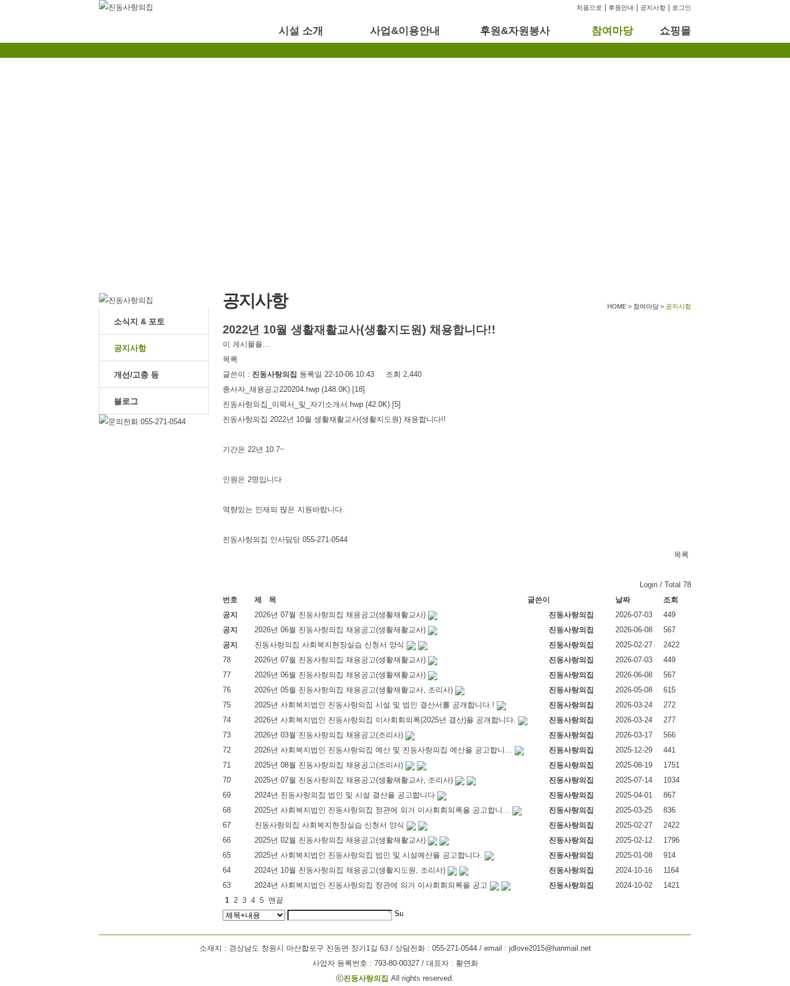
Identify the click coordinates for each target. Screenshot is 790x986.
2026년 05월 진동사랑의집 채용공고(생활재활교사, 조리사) (353, 689)
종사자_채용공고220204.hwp (271, 389)
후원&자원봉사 (515, 30)
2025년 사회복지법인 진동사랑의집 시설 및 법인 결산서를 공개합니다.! (374, 704)
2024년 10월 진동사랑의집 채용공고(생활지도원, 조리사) (349, 870)
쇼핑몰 (675, 30)
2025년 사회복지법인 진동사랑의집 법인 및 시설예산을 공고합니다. (368, 855)
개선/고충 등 (136, 374)
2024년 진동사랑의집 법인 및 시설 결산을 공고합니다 (344, 795)
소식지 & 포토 (139, 321)
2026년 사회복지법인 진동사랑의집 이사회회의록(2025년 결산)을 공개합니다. (385, 720)
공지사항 (653, 7)
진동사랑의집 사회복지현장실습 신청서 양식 (329, 825)
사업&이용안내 (405, 30)
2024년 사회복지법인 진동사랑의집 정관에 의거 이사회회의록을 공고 (371, 885)
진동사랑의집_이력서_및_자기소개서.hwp (293, 404)
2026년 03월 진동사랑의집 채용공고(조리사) (328, 735)
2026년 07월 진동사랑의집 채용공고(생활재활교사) (340, 659)
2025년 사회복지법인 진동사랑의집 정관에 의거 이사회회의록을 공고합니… (382, 810)
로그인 (681, 7)
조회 (670, 599)
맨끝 (275, 900)
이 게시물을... (246, 344)
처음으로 (589, 7)
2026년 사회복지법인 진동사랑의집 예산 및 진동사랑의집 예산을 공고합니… (383, 750)
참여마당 (612, 30)
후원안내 (621, 7)
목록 (230, 359)
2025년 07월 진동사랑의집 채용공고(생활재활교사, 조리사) (353, 780)
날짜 (622, 599)
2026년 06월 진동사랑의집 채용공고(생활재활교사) (340, 674)
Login (649, 584)
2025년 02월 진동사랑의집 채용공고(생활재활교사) (340, 840)
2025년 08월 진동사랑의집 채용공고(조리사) (328, 765)
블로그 (126, 401)
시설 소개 (301, 30)
